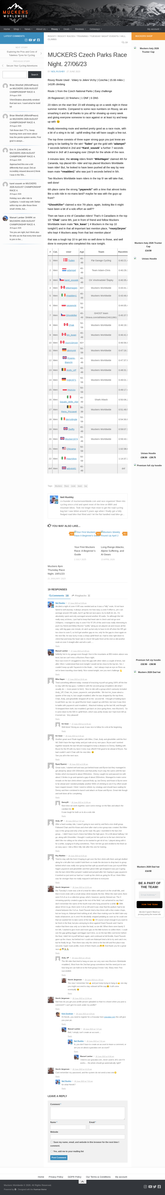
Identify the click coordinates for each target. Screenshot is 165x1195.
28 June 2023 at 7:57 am (75, 821)
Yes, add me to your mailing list (68, 1151)
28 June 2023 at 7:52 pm (83, 1081)
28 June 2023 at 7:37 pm (92, 1029)
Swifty (71, 429)
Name (53, 1122)
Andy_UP (71, 370)
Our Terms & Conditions (98, 1177)
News (27, 29)
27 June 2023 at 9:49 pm (80, 651)
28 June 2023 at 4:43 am (74, 736)
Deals (66, 29)
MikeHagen (71, 288)
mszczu (71, 390)
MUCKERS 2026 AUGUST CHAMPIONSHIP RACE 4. (25, 187)
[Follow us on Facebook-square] (38, 40)
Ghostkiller (71, 315)
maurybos (71, 458)
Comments (60, 595)
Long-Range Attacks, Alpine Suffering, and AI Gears (112, 551)
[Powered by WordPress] (15, 1189)
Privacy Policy (56, 1177)
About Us (41, 29)
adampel (71, 270)
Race (66, 486)
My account (153, 29)
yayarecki (71, 305)
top (85, 486)
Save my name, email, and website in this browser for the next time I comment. (84, 1144)
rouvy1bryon (71, 342)
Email (92, 1122)
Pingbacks (82, 595)
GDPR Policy (74, 1177)
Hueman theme (40, 1189)
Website (54, 1132)
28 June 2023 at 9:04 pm (105, 1056)
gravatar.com (109, 1017)
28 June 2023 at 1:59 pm (94, 980)
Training (82, 36)
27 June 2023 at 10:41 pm (77, 679)
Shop (16, 29)
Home (7, 29)
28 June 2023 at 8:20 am (77, 856)
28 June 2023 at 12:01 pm (82, 887)
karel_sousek (71, 280)
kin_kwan (71, 335)
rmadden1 (71, 295)
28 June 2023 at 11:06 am (81, 802)
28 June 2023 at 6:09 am (78, 764)
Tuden (71, 260)
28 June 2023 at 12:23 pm (82, 1069)
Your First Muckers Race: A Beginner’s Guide (85, 551)
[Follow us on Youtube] (30, 40)
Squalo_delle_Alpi (69, 402)
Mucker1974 (71, 439)
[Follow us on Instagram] (26, 40)
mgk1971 (71, 380)
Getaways (95, 29)
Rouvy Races (66, 36)
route (73, 486)
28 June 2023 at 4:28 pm (85, 1014)
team (80, 486)
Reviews (79, 29)
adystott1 (71, 468)
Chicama (71, 449)
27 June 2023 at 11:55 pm (81, 724)
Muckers (58, 486)
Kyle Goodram (67, 1014)
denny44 (71, 350)
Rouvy (54, 29)
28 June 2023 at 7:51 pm (96, 1041)
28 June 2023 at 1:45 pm (81, 958)
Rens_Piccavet (69, 411)
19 (126, 42)
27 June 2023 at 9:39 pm (77, 603)
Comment (55, 1104)
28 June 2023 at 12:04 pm (82, 998)
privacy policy (144, 914)
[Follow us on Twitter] (34, 40)
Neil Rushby (58, 71)
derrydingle (71, 419)
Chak (71, 325)
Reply (57, 646)
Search (34, 74)
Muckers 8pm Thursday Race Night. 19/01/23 (56, 570)
